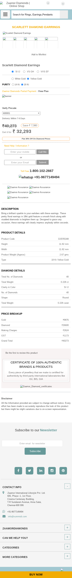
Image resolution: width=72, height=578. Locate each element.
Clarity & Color (8, 287)
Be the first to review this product (22, 353)
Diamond (5, 325)
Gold (3, 320)
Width (4, 249)
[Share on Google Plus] (12, 54)
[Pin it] (25, 54)
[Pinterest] (63, 470)
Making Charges (9, 330)
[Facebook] (18, 470)
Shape (4, 297)
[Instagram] (52, 470)
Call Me (43, 152)
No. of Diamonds (9, 292)
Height (4, 244)
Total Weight (7, 282)
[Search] (64, 14)
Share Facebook (5, 54)
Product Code (8, 239)
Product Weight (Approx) (13, 254)
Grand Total (7, 341)
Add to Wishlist (38, 54)
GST (3, 335)
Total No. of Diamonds (12, 276)
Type (3, 260)
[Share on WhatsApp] (19, 54)
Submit (42, 162)
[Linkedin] (41, 470)
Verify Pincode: (9, 108)
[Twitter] (29, 470)
